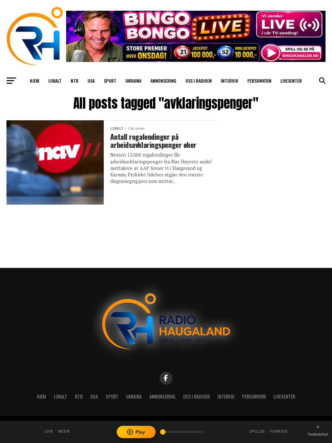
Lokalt (55, 80)
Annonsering (163, 80)
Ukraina (133, 80)
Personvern (259, 80)
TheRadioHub (317, 434)
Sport (110, 80)
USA (91, 80)
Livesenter (291, 80)
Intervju (229, 80)
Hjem (34, 80)
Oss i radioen (198, 80)
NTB (74, 80)
